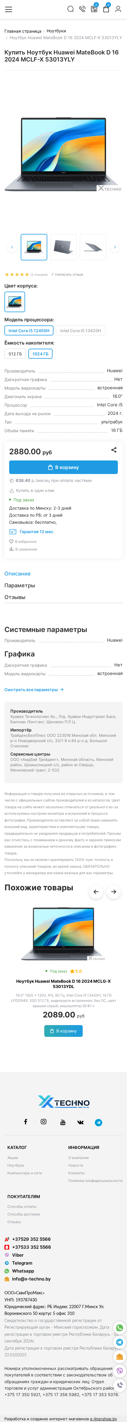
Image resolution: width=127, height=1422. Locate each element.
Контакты (76, 1173)
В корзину (67, 467)
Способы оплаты (21, 1206)
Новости (75, 1165)
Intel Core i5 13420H (80, 330)
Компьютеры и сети (24, 1173)
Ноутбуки (15, 1165)
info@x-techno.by (31, 1279)
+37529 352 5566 (31, 1239)
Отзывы (14, 1222)
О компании (78, 1157)
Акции (12, 1157)
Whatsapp (23, 1271)
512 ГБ (15, 353)
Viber (18, 1255)
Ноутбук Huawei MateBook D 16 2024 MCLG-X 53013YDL (63, 984)
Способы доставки (23, 1214)
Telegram (22, 1263)
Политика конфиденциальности (95, 1180)
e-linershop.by (103, 1418)
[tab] (63, 574)
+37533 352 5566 (31, 1247)
